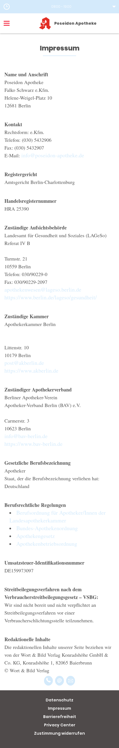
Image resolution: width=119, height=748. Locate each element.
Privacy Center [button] (59, 725)
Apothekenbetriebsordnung (46, 543)
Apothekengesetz (35, 536)
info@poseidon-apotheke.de (52, 155)
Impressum (59, 708)
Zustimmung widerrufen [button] (59, 733)
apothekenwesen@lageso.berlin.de (42, 289)
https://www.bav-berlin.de (33, 444)
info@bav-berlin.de (26, 436)
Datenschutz (59, 700)
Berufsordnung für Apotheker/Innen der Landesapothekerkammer (57, 516)
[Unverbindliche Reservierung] (70, 681)
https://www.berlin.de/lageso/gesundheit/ (50, 297)
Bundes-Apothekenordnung (47, 528)
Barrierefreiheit (59, 716)
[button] (59, 6)
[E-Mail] (59, 681)
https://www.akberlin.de (31, 370)
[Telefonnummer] (48, 681)
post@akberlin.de (24, 363)
